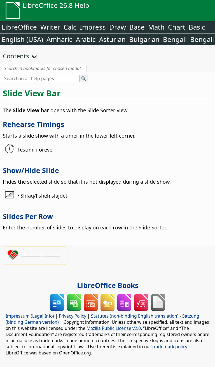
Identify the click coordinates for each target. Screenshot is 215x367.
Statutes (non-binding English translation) (135, 316)
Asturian (112, 39)
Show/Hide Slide (31, 170)
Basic (197, 27)
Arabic (86, 39)
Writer (50, 27)
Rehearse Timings (33, 124)
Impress (93, 27)
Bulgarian (144, 39)
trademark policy (169, 347)
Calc (70, 27)
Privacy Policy (72, 316)
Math (156, 27)
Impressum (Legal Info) (30, 316)
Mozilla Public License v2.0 (114, 328)
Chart (176, 27)
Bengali (175, 39)
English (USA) (22, 39)
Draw (117, 27)
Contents (16, 56)
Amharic (59, 39)
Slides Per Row (28, 216)
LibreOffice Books (107, 285)
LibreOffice (19, 27)
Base (137, 27)
